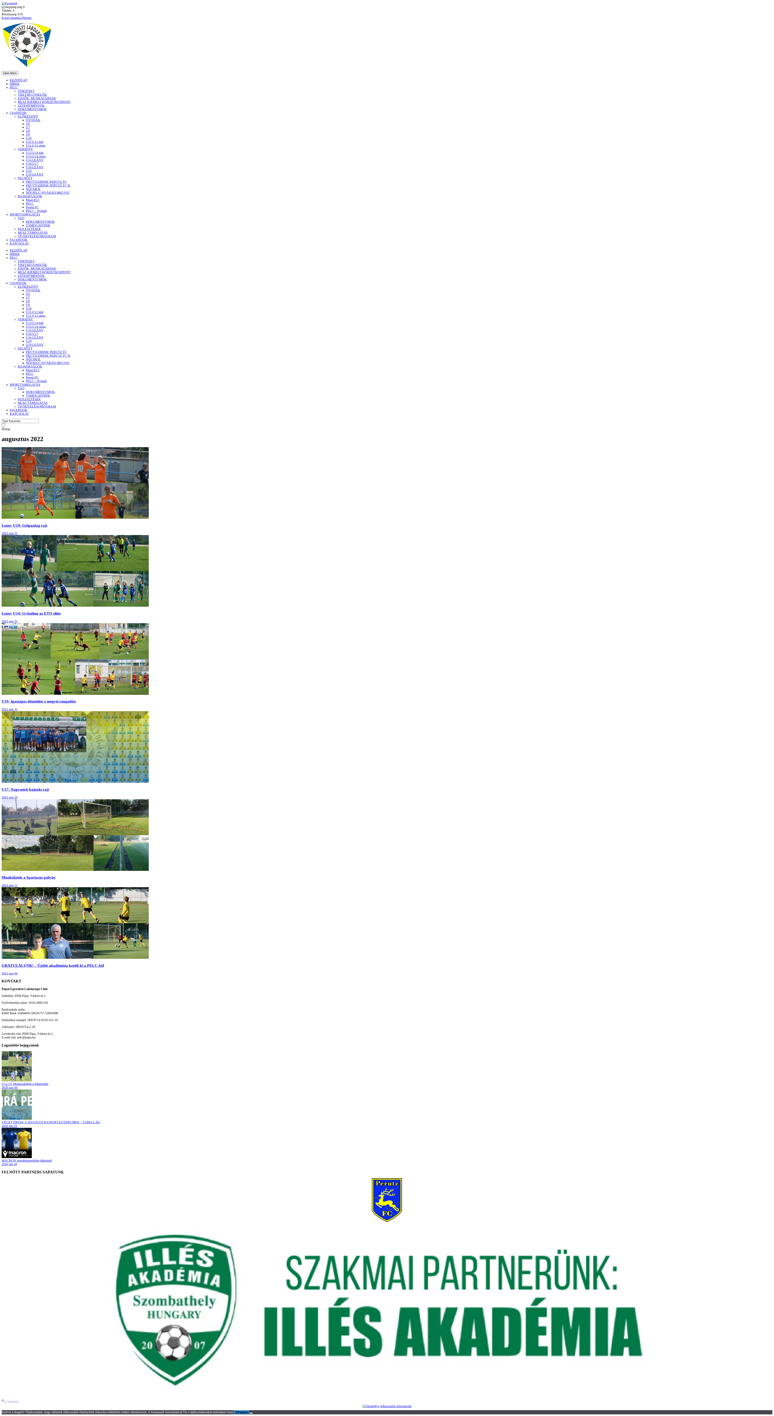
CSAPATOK (18, 113)
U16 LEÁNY (35, 167)
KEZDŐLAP (18, 80)
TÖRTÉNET (26, 91)
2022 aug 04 (10, 973)
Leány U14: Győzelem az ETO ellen (31, 613)
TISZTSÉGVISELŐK (32, 94)
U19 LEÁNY (35, 174)
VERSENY (25, 149)
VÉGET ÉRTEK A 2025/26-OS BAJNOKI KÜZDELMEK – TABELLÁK (51, 1122)
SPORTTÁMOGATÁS (25, 214)
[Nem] (251, 1413)
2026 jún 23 (9, 1126)
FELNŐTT (25, 178)
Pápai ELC (33, 200)
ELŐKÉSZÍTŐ (28, 116)
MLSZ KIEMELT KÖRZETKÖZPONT (44, 102)
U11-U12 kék (34, 142)
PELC (14, 87)
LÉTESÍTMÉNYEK (31, 105)
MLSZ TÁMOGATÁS (33, 232)
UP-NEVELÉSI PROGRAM (37, 236)
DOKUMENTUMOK (32, 109)
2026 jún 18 (9, 1164)
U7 (28, 127)
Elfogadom (241, 1412)
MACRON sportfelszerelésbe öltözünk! (27, 1160)
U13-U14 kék (35, 152)
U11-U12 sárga (35, 145)
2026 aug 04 (10, 1087)
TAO (21, 218)
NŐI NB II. (33, 189)
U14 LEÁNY (35, 160)
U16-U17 (32, 163)
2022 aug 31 (10, 533)
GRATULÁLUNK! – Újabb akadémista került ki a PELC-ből (53, 965)
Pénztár (26, 18)
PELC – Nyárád (36, 211)
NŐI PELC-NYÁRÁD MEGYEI (47, 192)
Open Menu (10, 73)
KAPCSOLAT (19, 243)
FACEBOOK (18, 240)
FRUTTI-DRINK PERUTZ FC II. (48, 185)
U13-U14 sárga (36, 156)
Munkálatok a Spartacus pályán (28, 877)
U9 (28, 134)
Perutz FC (32, 207)
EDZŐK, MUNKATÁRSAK (37, 98)
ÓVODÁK (33, 120)
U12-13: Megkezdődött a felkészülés (25, 1084)
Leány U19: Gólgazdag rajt (24, 525)
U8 (28, 131)
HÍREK (15, 84)
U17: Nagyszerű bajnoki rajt (25, 789)
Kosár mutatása (12, 18)
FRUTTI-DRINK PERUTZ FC (46, 182)
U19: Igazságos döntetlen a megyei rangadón (39, 701)
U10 (28, 138)
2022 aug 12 (10, 885)
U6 (28, 123)
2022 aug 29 (10, 797)
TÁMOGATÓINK (38, 225)
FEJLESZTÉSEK (29, 229)
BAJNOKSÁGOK (30, 196)
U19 (28, 171)
